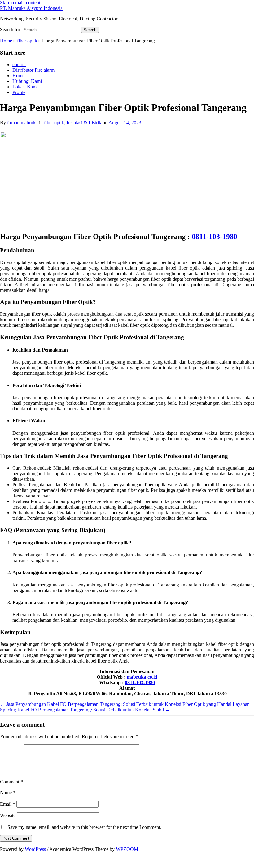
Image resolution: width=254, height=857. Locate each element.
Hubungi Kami (27, 81)
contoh (19, 64)
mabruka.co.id (142, 677)
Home (6, 40)
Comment (11, 781)
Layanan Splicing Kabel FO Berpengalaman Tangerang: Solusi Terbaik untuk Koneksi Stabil (125, 706)
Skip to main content (20, 2)
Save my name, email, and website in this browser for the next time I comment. (84, 827)
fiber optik (27, 40)
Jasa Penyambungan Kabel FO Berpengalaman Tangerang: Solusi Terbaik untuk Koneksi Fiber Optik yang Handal (115, 704)
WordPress (35, 849)
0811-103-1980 (214, 236)
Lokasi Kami (25, 86)
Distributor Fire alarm (33, 70)
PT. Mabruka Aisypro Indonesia (31, 8)
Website (7, 815)
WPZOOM (127, 849)
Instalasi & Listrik (84, 122)
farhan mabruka (22, 122)
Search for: (10, 29)
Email (7, 804)
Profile (18, 92)
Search (90, 30)
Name (7, 792)
